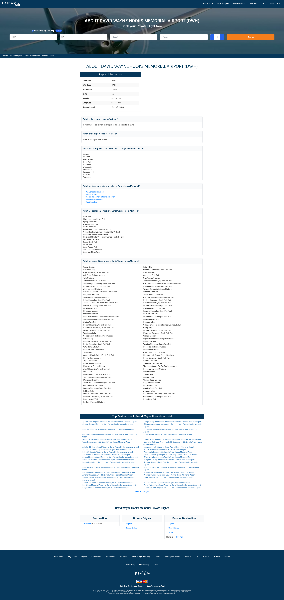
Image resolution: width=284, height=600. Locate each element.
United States (131, 528)
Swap (59, 30)
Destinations (96, 557)
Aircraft (157, 557)
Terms (156, 565)
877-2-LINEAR (275, 4)
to (109, 422)
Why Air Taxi (72, 557)
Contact (227, 557)
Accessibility (130, 565)
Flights (129, 524)
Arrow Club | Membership (141, 557)
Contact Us (253, 4)
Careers (217, 557)
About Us (188, 557)
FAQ (263, 4)
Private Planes (239, 4)
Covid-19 (206, 557)
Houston (87, 524)
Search (251, 37)
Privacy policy (144, 565)
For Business (110, 557)
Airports (84, 557)
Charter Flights (223, 4)
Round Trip (38, 31)
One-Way (50, 31)
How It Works (207, 4)
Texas (171, 532)
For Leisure (123, 557)
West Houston (91, 202)
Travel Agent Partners (172, 557)
